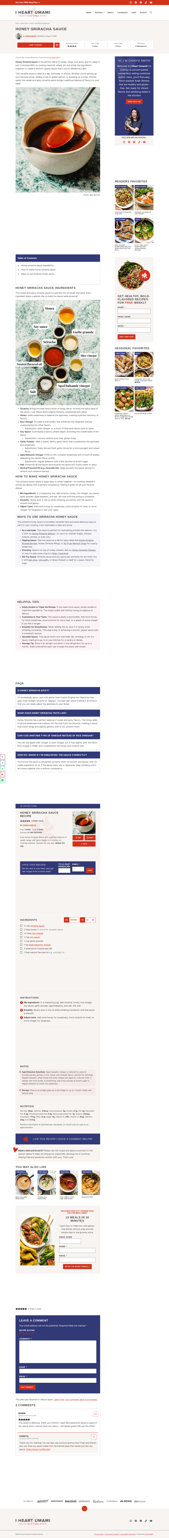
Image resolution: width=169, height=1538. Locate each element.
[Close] (124, 734)
